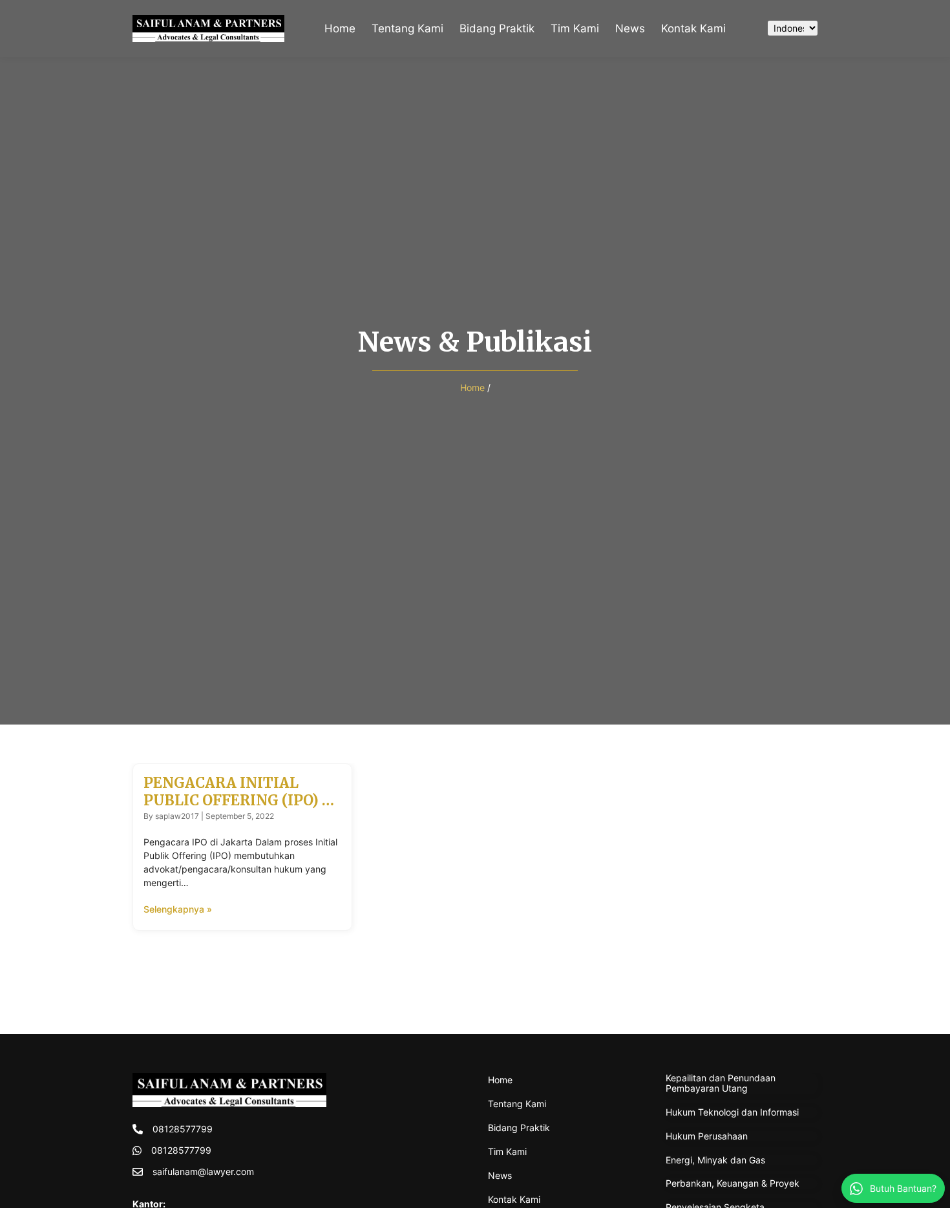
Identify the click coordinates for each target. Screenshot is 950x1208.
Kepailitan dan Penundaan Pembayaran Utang (721, 1083)
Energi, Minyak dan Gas (715, 1159)
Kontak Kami (693, 28)
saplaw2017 (177, 816)
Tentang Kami (407, 28)
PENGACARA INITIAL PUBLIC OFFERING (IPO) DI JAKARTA (240, 800)
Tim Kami (575, 28)
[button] (744, 28)
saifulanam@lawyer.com (203, 1171)
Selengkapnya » (177, 909)
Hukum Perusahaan (707, 1135)
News (630, 28)
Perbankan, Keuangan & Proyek (732, 1183)
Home (339, 28)
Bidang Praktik (496, 28)
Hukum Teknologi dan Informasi (732, 1112)
